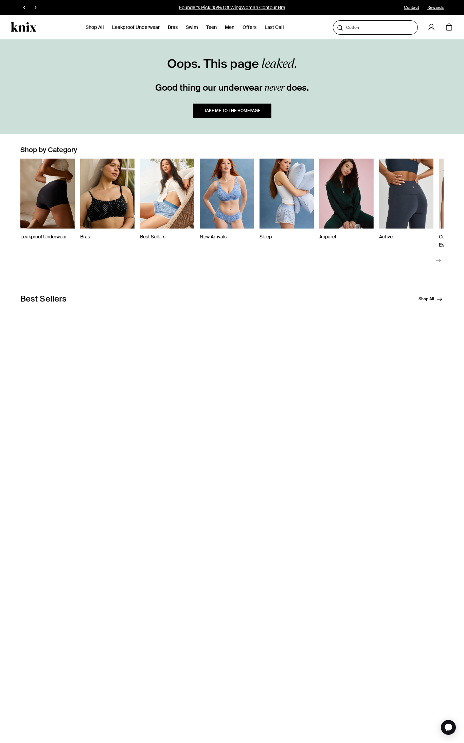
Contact (411, 7)
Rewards (435, 7)
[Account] (431, 27)
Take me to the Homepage (232, 110)
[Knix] (23, 27)
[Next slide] (438, 260)
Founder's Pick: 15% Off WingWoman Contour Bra (232, 7)
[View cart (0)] (449, 27)
